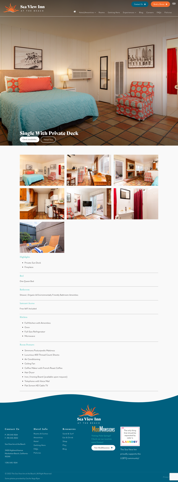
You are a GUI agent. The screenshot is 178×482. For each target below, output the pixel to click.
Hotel (36, 441)
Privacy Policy (168, 477)
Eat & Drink (68, 438)
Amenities (38, 438)
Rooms (102, 12)
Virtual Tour (48, 139)
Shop (65, 441)
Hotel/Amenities (86, 12)
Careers (150, 12)
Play (64, 445)
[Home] (74, 11)
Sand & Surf (68, 434)
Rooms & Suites (41, 434)
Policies (168, 12)
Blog (141, 12)
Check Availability (30, 139)
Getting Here (114, 12)
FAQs (159, 12)
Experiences (128, 12)
